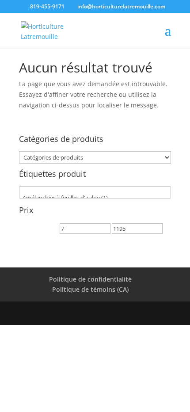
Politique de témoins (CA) (90, 289)
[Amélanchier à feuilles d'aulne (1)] (95, 198)
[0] (95, 190)
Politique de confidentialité (90, 279)
